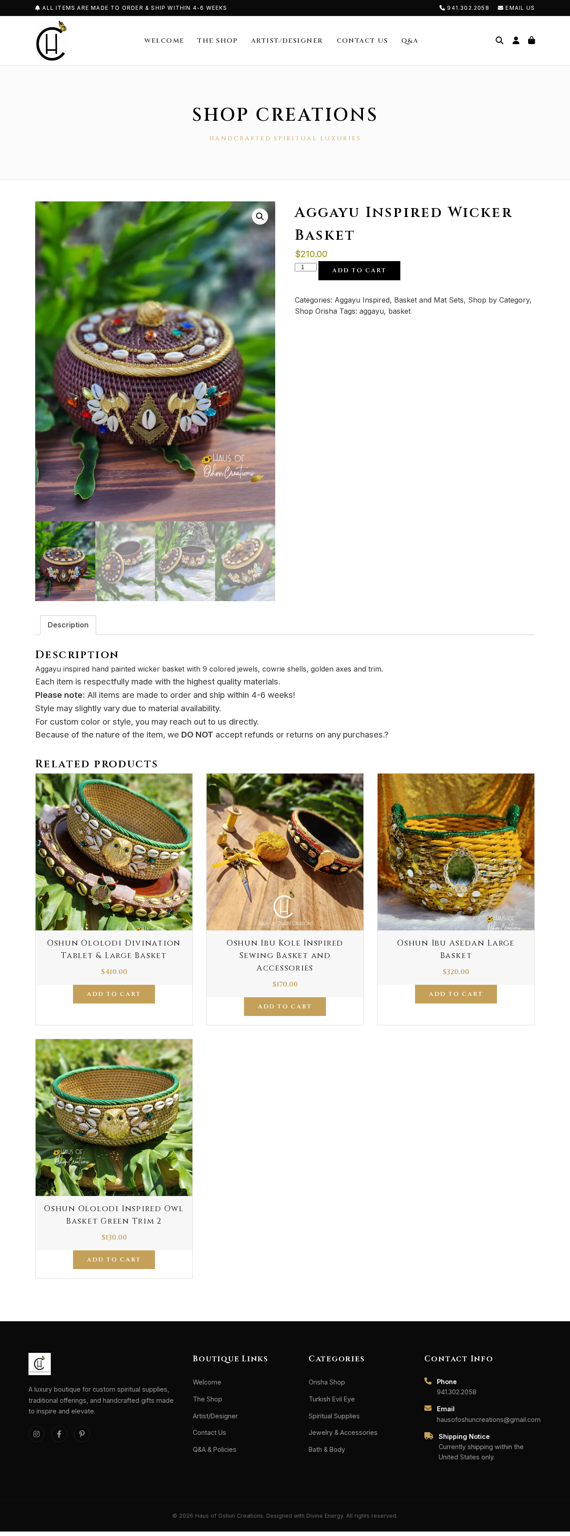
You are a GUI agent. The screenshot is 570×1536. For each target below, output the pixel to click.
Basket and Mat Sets (429, 299)
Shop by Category (498, 299)
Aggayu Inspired (362, 299)
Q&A (409, 41)
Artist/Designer (287, 41)
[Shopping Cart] (531, 40)
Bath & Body (327, 1449)
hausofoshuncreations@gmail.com (489, 1419)
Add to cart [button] (114, 994)
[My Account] (516, 40)
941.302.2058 (468, 7)
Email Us (519, 7)
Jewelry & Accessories (343, 1432)
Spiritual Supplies (334, 1416)
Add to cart (359, 270)
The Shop (217, 41)
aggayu (371, 311)
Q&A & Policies (214, 1449)
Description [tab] (68, 624)
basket (399, 311)
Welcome (164, 41)
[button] (260, 217)
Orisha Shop (327, 1382)
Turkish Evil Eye (332, 1399)
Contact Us (362, 41)
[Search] (500, 40)
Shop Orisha (316, 311)
